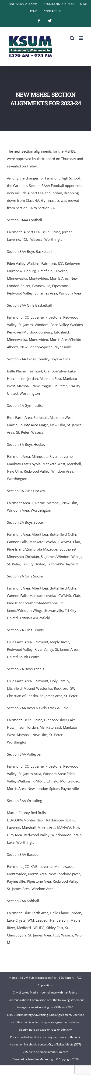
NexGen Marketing (40, 1059)
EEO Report (66, 978)
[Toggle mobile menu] (81, 38)
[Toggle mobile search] (72, 38)
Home (13, 978)
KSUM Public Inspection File (38, 978)
